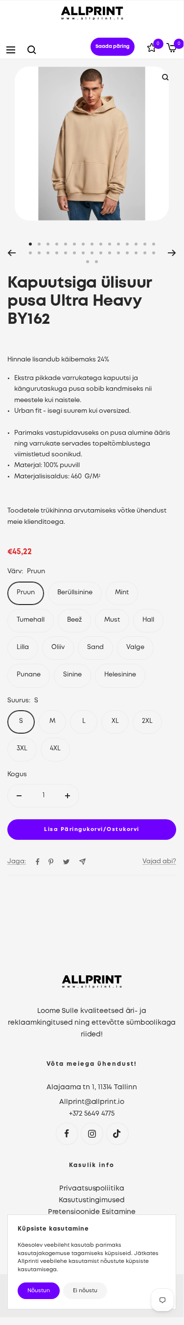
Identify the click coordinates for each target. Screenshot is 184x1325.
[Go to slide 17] (39, 252)
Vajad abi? (159, 861)
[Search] (31, 49)
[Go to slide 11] (118, 244)
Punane (29, 674)
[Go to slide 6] (74, 244)
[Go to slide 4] (56, 244)
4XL (55, 748)
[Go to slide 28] (136, 252)
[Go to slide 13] (136, 244)
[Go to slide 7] (83, 244)
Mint (122, 592)
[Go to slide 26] (118, 252)
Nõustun (38, 1290)
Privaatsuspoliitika (91, 1188)
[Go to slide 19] (56, 252)
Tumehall (31, 620)
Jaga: (16, 861)
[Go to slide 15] (153, 244)
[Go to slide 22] (83, 252)
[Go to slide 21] (74, 252)
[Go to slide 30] (153, 252)
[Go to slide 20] (65, 252)
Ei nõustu (85, 1290)
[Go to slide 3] (47, 244)
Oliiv (58, 647)
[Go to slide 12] (127, 244)
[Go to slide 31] (87, 261)
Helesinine (120, 674)
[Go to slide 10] (109, 244)
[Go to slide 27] (127, 252)
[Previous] (11, 252)
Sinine (72, 674)
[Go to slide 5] (65, 244)
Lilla (23, 647)
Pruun (26, 592)
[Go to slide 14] (144, 244)
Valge (135, 647)
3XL (22, 748)
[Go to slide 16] (30, 252)
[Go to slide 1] (30, 244)
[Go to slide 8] (92, 244)
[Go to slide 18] (47, 252)
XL (115, 721)
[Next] (172, 252)
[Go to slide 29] (144, 252)
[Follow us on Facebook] (67, 1134)
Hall (148, 620)
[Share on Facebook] (38, 861)
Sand (95, 647)
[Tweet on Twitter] (66, 861)
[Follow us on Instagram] (92, 1134)
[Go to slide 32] (96, 261)
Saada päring (112, 47)
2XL (147, 721)
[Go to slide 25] (109, 252)
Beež (74, 620)
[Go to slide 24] (100, 252)
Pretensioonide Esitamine (92, 1212)
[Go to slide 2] (39, 244)
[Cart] (171, 50)
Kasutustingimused (91, 1200)
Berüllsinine (74, 592)
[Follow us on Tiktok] (117, 1134)
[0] (152, 49)
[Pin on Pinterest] (50, 861)
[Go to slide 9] (100, 244)
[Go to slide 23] (92, 252)
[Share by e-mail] (82, 861)
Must (112, 620)
